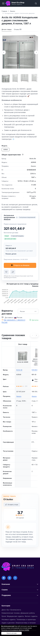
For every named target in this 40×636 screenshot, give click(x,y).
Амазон (12, 11)
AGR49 (5, 149)
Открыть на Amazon (21, 265)
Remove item (35, 311)
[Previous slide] (4, 52)
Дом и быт (6, 610)
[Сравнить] (12, 272)
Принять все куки (12, 633)
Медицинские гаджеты (15, 616)
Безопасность (15, 610)
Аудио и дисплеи (8, 623)
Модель (4, 146)
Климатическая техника (11, 613)
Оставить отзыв (13, 504)
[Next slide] (36, 52)
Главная (4, 11)
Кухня (4, 616)
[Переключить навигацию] (3, 3)
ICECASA (35, 370)
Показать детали (11, 254)
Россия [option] (22, 311)
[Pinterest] (15, 578)
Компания (6, 584)
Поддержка (6, 595)
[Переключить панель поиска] (35, 3)
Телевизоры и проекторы (26, 619)
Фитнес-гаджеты (31, 616)
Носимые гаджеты (9, 619)
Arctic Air (19, 370)
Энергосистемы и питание (25, 623)
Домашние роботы (28, 613)
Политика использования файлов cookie (15, 630)
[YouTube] (4, 578)
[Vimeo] (9, 578)
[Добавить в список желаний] (6, 272)
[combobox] (28, 311)
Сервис (5, 590)
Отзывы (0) (17, 29)
